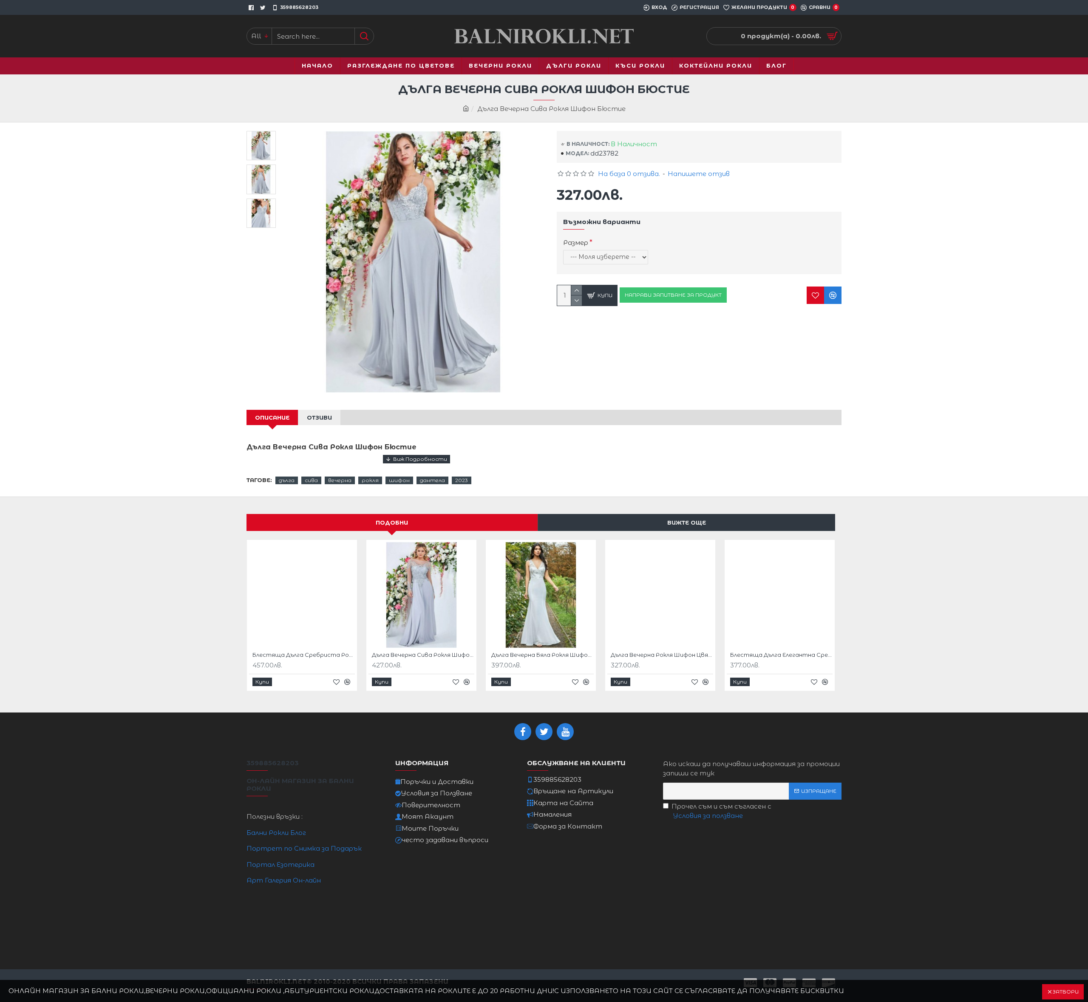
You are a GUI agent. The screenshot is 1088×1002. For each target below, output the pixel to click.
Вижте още (686, 522)
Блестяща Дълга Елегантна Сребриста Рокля (781, 654)
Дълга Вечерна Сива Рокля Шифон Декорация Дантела (423, 654)
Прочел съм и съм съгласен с (721, 811)
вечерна (339, 480)
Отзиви (319, 417)
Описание (272, 417)
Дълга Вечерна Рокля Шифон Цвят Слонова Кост (662, 654)
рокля (370, 480)
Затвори (1065, 991)
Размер (575, 242)
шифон (399, 480)
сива (311, 480)
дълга (287, 480)
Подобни (392, 522)
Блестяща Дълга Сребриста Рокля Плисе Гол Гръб (303, 654)
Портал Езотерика (280, 864)
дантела (432, 480)
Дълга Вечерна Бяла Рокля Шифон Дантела (542, 654)
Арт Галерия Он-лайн (283, 880)
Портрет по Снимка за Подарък (304, 848)
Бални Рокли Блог (276, 833)
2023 (461, 480)
